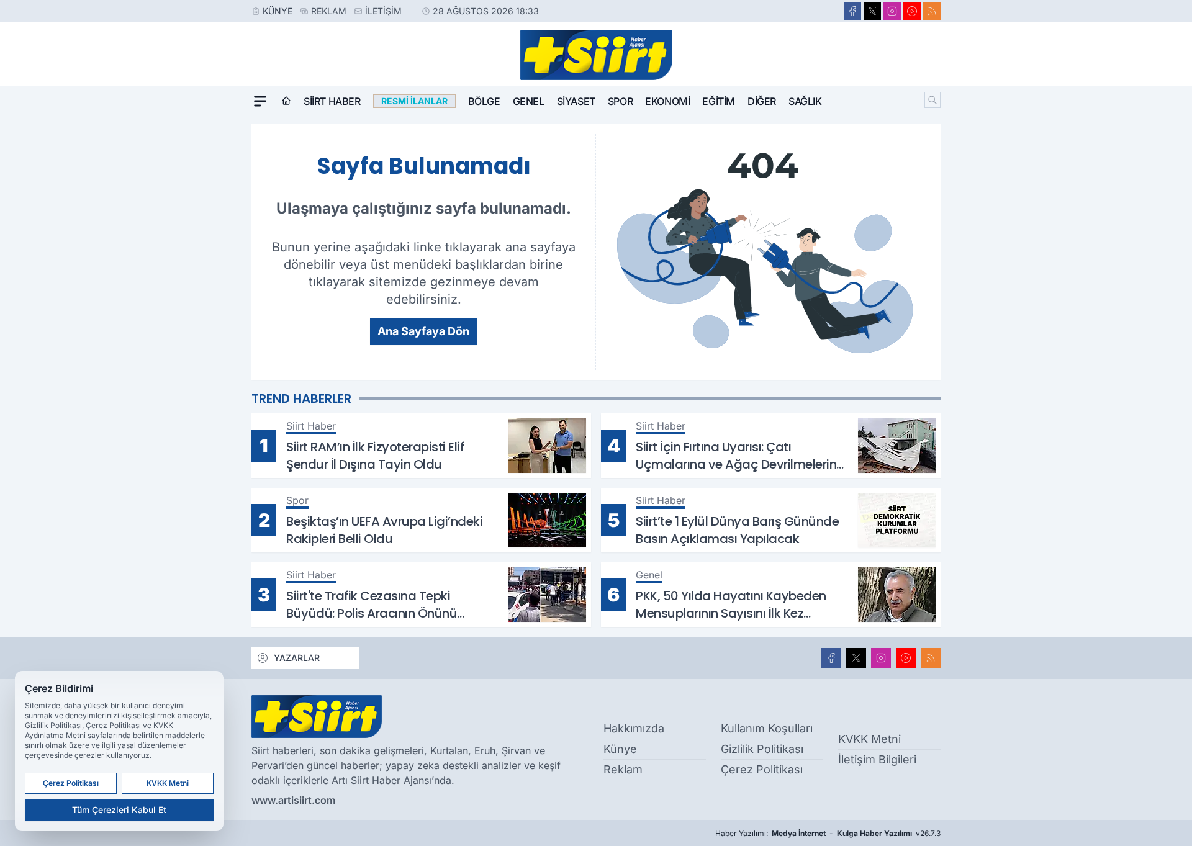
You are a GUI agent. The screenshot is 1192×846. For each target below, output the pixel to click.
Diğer (761, 101)
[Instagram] (892, 11)
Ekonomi (667, 101)
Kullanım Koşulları (767, 728)
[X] (872, 11)
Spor (620, 101)
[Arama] (932, 100)
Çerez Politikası (762, 769)
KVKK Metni (869, 738)
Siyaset (576, 101)
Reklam (328, 11)
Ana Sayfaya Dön (423, 331)
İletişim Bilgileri (877, 759)
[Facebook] (852, 11)
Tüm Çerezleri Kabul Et (119, 809)
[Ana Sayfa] (286, 101)
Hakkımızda (633, 728)
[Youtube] (912, 11)
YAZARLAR (297, 657)
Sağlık (805, 101)
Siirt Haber (332, 101)
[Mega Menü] (260, 101)
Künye (277, 11)
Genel (528, 101)
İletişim (383, 11)
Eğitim (718, 101)
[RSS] (932, 11)
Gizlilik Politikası (762, 748)
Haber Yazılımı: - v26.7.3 (828, 833)
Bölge (484, 101)
